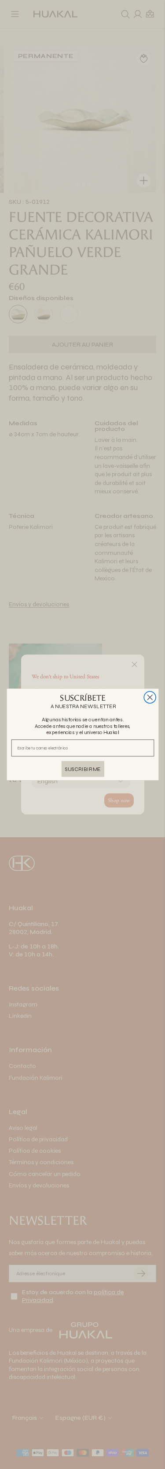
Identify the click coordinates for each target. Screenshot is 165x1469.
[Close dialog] (150, 697)
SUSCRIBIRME (83, 769)
